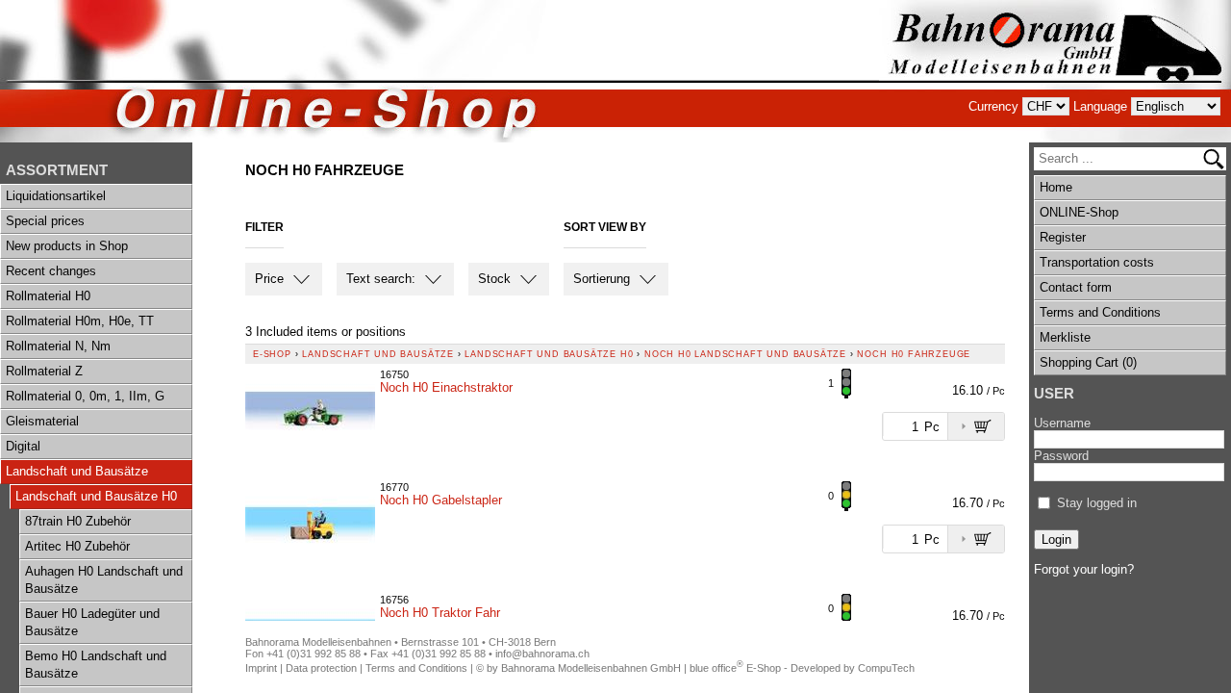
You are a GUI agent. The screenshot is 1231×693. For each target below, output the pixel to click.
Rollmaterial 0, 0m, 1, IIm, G (85, 396)
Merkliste (1065, 337)
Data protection (321, 668)
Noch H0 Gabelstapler (441, 500)
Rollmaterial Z (44, 371)
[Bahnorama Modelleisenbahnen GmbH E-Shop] (1055, 71)
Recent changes (51, 271)
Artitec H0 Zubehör (77, 546)
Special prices (45, 221)
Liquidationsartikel (56, 196)
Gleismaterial (42, 421)
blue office (716, 668)
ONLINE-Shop (1079, 212)
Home (1056, 187)
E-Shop (272, 354)
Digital (23, 446)
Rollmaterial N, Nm (58, 346)
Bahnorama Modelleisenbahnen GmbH (591, 668)
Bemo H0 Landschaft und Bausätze (95, 664)
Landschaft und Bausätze (77, 471)
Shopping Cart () (1088, 362)
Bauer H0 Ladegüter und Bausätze (92, 622)
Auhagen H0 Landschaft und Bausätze (104, 580)
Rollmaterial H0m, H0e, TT (80, 321)
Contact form (1076, 287)
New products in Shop (67, 246)
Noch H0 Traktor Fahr (440, 612)
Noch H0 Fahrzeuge (913, 354)
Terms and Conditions (1100, 312)
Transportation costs (1097, 262)
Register (1063, 237)
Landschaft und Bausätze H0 (96, 496)
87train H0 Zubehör (78, 521)
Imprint (261, 668)
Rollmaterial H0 (48, 296)
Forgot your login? (1084, 569)
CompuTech (886, 668)
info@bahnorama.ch (542, 653)
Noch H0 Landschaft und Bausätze (745, 354)
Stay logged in (1097, 503)
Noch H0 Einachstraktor (446, 387)
